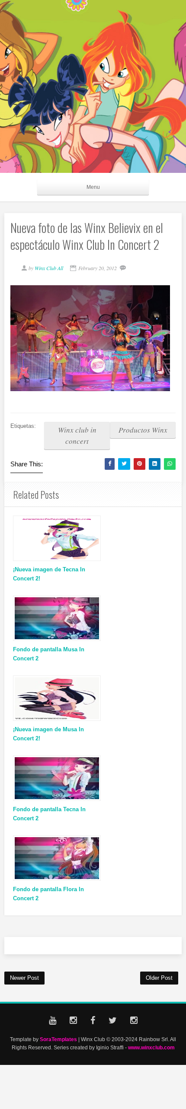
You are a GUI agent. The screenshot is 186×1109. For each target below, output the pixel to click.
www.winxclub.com (151, 1047)
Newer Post (24, 978)
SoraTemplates (58, 1039)
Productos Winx (143, 430)
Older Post (159, 978)
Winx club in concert (77, 435)
